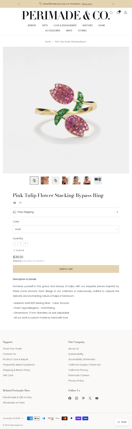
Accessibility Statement (81, 359)
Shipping (17, 261)
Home (102, 25)
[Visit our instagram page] (76, 398)
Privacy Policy (76, 380)
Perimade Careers (78, 375)
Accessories (52, 30)
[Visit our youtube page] (96, 398)
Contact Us (9, 354)
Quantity (18, 238)
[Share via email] (20, 202)
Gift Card (8, 375)
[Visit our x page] (90, 398)
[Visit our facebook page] (69, 398)
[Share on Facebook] (14, 202)
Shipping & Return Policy (16, 370)
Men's (69, 30)
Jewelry (31, 25)
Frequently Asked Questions (19, 364)
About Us (73, 348)
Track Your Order (12, 348)
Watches (87, 25)
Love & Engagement (65, 25)
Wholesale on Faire (14, 402)
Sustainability (76, 354)
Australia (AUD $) (11, 418)
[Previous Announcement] (19, 4)
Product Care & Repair (15, 359)
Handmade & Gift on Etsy (17, 397)
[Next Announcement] (113, 4)
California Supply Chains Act (84, 364)
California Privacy (78, 370)
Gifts (45, 25)
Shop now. (87, 4)
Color (16, 221)
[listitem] (66, 4)
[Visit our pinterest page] (83, 398)
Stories (82, 30)
